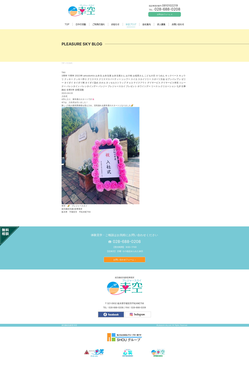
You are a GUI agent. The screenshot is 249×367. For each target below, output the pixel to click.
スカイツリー (144, 79)
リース (154, 86)
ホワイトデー (144, 86)
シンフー (126, 79)
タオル (102, 82)
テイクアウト (140, 82)
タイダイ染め (91, 82)
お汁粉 (129, 75)
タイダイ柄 (79, 82)
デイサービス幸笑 (170, 82)
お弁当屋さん (118, 75)
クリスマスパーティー (110, 79)
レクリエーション (167, 86)
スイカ (134, 79)
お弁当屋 (107, 75)
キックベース (171, 75)
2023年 (79, 75)
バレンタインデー (89, 86)
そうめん (160, 75)
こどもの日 (149, 75)
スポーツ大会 (158, 79)
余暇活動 (79, 89)
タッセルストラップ (116, 82)
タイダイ (68, 82)
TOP (63, 63)
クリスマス (92, 79)
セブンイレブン (173, 79)
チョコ (129, 82)
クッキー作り (80, 79)
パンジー (102, 86)
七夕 (179, 86)
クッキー (68, 79)
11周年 (71, 75)
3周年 (64, 75)
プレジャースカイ (116, 86)
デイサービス (154, 82)
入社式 (64, 96)
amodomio (89, 75)
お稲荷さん (138, 75)
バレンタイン (73, 86)
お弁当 (98, 75)
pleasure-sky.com (164, 325)
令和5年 (71, 89)
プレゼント (131, 86)
